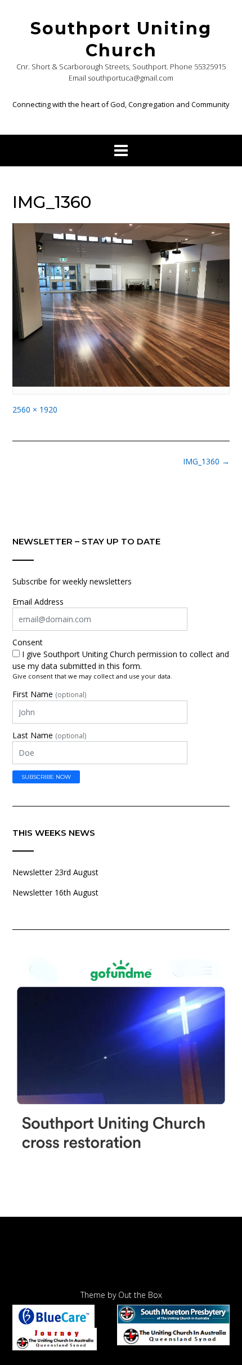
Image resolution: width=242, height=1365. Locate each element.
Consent (27, 642)
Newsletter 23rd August (55, 872)
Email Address (38, 601)
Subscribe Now (46, 777)
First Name (49, 694)
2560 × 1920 (34, 409)
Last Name (49, 735)
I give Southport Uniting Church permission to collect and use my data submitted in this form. (120, 660)
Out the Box (140, 1294)
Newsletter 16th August (55, 892)
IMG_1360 (206, 461)
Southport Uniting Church (121, 39)
